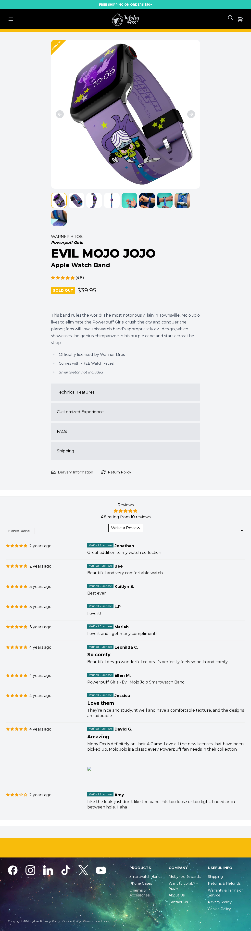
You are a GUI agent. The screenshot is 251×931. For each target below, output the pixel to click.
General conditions (96, 921)
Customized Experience (80, 412)
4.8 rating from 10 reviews (126, 517)
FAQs (62, 431)
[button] (63, 277)
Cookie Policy (71, 921)
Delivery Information (75, 472)
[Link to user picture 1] (89, 768)
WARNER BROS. (67, 236)
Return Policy (119, 472)
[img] (16, 545)
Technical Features (75, 392)
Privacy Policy (50, 921)
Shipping (65, 451)
